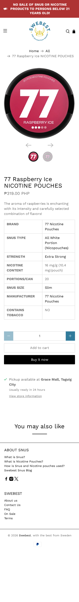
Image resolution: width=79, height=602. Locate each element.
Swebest (25, 535)
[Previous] (28, 145)
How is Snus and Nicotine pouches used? (34, 466)
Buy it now (39, 360)
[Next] (50, 145)
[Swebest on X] (16, 479)
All (48, 51)
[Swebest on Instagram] (11, 479)
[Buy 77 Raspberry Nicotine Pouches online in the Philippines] (39, 103)
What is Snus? (14, 457)
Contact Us (12, 505)
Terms (8, 518)
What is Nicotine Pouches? (23, 461)
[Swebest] (39, 31)
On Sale (9, 513)
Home (34, 51)
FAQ (7, 509)
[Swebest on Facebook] (6, 479)
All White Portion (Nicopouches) (56, 243)
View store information (25, 396)
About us (10, 500)
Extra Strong (55, 257)
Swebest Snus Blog (18, 470)
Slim (48, 288)
